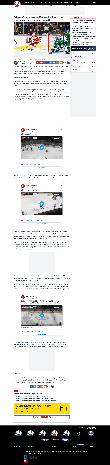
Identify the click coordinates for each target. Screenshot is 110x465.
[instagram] (90, 428)
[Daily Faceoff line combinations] (64, 62)
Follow (38, 131)
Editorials (39, 2)
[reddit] (61, 62)
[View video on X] (42, 147)
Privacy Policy (74, 447)
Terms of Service (83, 447)
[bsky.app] (54, 62)
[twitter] (50, 62)
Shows (47, 2)
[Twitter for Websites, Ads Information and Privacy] (61, 161)
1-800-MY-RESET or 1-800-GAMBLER (49, 451)
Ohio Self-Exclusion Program (32, 453)
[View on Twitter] (62, 130)
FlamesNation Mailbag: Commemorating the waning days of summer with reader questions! (83, 22)
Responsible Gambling (93, 447)
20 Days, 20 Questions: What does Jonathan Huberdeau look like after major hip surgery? (84, 28)
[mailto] (57, 62)
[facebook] (47, 62)
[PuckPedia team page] (68, 62)
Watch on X (57, 138)
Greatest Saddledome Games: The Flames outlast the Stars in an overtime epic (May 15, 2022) (84, 38)
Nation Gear (74, 2)
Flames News (29, 2)
